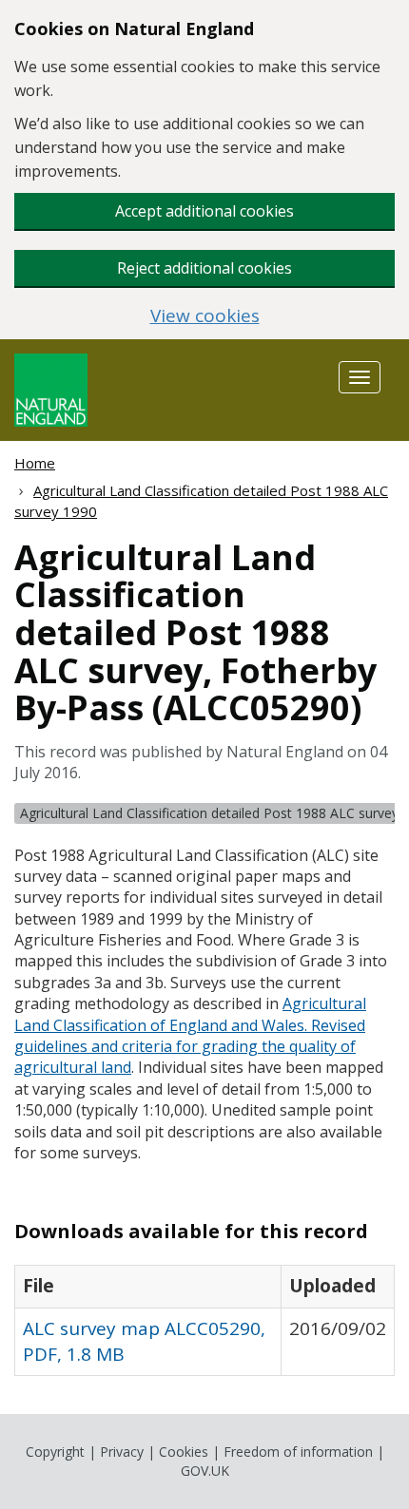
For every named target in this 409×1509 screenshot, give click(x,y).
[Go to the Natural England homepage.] (51, 388)
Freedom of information (298, 1451)
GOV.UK (205, 1470)
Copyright (55, 1451)
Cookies (183, 1451)
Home (34, 462)
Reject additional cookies (204, 268)
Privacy (122, 1451)
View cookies (205, 316)
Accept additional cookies (204, 211)
